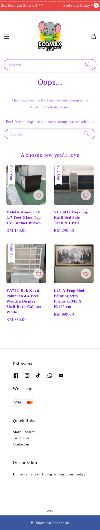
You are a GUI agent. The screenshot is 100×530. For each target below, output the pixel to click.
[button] (6, 36)
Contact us (21, 444)
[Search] (88, 64)
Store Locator (24, 432)
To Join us (21, 438)
